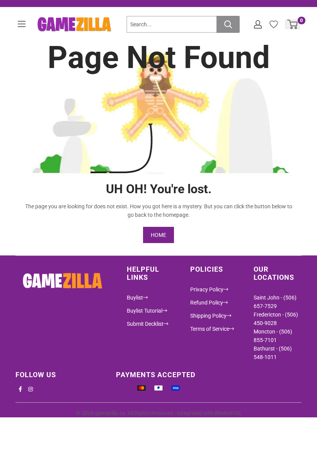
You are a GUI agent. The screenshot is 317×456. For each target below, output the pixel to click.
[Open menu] (21, 23)
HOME (158, 235)
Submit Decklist (145, 324)
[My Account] (258, 24)
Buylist (135, 297)
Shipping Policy (208, 316)
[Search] (228, 24)
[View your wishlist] (273, 24)
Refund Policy (206, 302)
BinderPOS (228, 413)
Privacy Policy (206, 289)
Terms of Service (209, 329)
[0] (293, 24)
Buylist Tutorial (144, 311)
